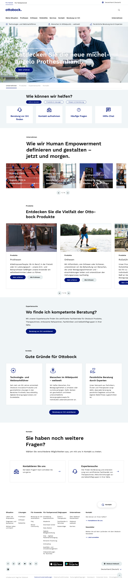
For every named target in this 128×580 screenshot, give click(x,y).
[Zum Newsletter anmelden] (71, 183)
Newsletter (90, 527)
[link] (12, 18)
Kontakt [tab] (46, 86)
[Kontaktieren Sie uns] (59, 471)
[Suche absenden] (119, 10)
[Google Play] (72, 564)
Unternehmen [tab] (11, 86)
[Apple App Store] (56, 564)
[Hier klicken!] (8, 564)
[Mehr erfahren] (34, 183)
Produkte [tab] (22, 86)
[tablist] (64, 86)
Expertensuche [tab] (34, 86)
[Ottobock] (14, 9)
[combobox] (111, 2)
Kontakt (89, 512)
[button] (8, 55)
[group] (64, 55)
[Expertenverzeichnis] (118, 471)
